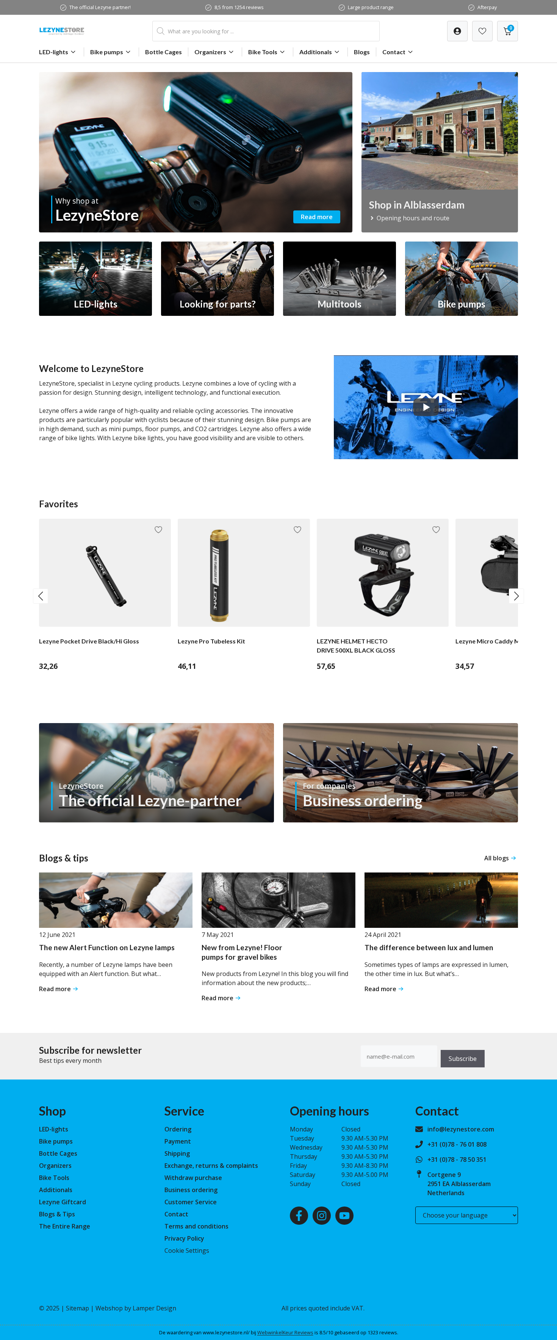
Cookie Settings (186, 1250)
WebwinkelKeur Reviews (285, 1332)
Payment (177, 1141)
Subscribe (463, 1058)
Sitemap (77, 1308)
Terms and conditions (196, 1226)
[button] (40, 596)
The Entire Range (64, 1226)
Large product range (371, 7)
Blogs (362, 51)
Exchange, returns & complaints (211, 1165)
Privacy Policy (184, 1238)
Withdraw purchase (193, 1178)
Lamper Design (154, 1308)
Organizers (210, 51)
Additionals (315, 51)
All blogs (496, 858)
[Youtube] (344, 1216)
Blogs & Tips (57, 1214)
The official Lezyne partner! (100, 7)
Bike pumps (106, 51)
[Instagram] (322, 1216)
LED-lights (53, 51)
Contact (393, 51)
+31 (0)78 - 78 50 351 (457, 1159)
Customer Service (190, 1202)
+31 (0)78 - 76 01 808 (457, 1144)
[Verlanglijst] (457, 31)
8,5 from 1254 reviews (239, 7)
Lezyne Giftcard (62, 1202)
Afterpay (487, 7)
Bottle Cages (163, 51)
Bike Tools (262, 51)
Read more (317, 217)
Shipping (177, 1153)
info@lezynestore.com (460, 1129)
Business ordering (190, 1190)
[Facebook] (299, 1216)
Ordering (177, 1129)
